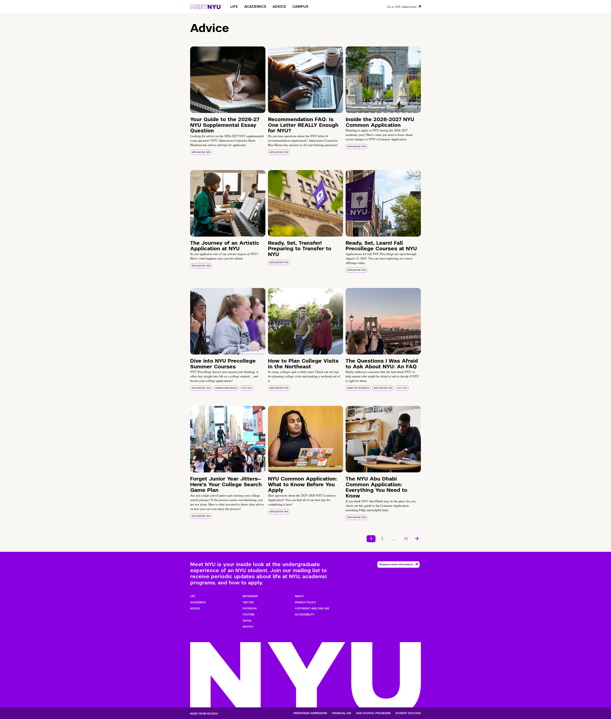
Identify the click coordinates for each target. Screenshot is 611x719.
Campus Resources (226, 388)
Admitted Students (358, 388)
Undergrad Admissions (310, 713)
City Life (246, 388)
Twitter (248, 602)
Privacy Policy (305, 602)
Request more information (396, 564)
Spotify (247, 626)
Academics (255, 6)
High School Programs (373, 713)
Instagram (250, 596)
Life (234, 6)
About (299, 596)
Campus (300, 6)
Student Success (408, 713)
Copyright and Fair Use (312, 608)
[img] (227, 79)
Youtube (248, 614)
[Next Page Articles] (417, 538)
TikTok (246, 620)
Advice (279, 6)
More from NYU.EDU (204, 713)
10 (406, 538)
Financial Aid (341, 713)
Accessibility (304, 614)
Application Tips (201, 152)
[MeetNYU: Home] (205, 6)
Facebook (249, 608)
